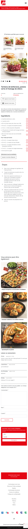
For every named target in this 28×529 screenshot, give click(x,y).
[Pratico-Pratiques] (2, 513)
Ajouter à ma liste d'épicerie (8, 157)
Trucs (14, 502)
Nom (2, 407)
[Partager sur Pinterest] (5, 81)
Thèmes (14, 500)
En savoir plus (14, 475)
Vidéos (14, 504)
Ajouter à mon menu (9, 103)
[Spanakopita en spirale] (14, 335)
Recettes (6, 7)
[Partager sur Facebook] (1, 81)
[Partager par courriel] (9, 81)
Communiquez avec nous (14, 484)
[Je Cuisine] (3, 3)
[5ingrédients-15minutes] (7, 513)
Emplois (14, 488)
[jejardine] (25, 513)
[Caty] (12, 513)
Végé (17, 7)
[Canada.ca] (22, 524)
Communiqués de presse (14, 490)
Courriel (3, 413)
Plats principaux (12, 7)
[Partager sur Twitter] (3, 81)
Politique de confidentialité (14, 494)
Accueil (2, 7)
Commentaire (4, 390)
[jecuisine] (17, 513)
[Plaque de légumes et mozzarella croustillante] (14, 275)
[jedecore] (21, 513)
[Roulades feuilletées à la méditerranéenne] (14, 305)
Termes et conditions (14, 492)
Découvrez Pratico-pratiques (14, 486)
